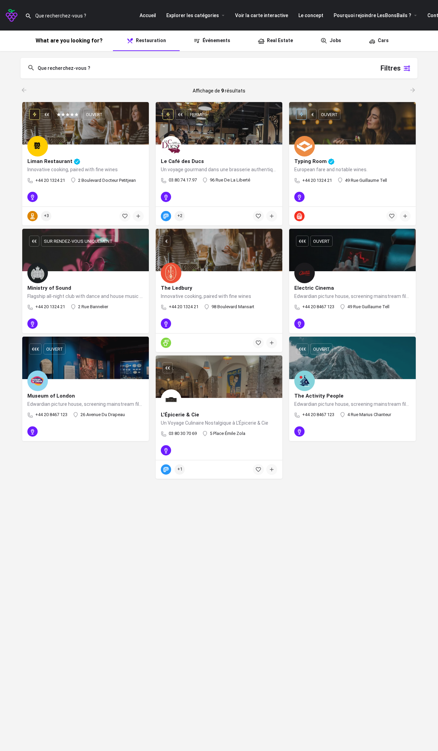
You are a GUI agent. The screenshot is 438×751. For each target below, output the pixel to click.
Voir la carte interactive (261, 15)
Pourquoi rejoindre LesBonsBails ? (372, 15)
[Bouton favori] (124, 216)
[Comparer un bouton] (138, 216)
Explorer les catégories (192, 15)
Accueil (148, 15)
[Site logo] (12, 15)
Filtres (391, 68)
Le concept (310, 15)
